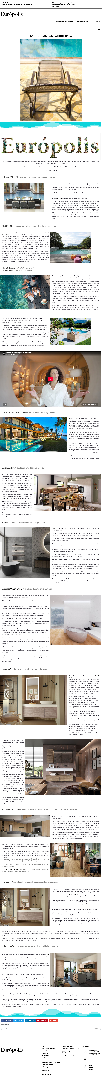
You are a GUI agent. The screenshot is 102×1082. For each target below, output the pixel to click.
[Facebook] (43, 1074)
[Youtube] (50, 1074)
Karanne (54, 528)
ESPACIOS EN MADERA (12, 869)
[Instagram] (48, 1074)
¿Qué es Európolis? (57, 11)
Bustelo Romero (73, 432)
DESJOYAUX (5, 235)
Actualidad (96, 21)
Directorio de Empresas (64, 21)
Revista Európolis (83, 21)
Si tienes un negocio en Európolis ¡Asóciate (64, 3)
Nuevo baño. (7, 669)
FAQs (98, 30)
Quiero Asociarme (55, 6)
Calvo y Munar (16, 589)
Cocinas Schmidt (6, 498)
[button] (7, 1020)
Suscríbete (5, 2)
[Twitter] (45, 1074)
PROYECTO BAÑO (74, 895)
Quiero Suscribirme (6, 6)
